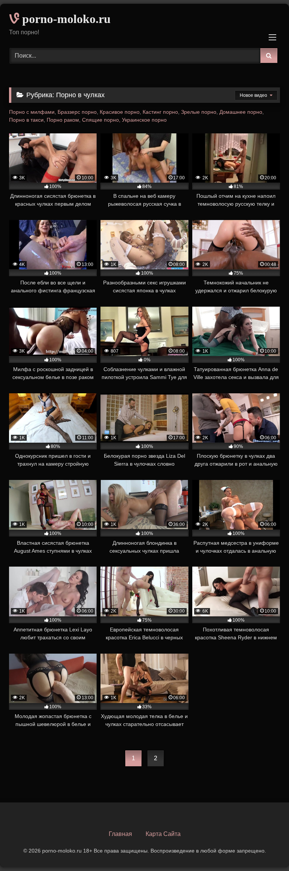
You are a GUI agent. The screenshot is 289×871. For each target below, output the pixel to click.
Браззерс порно (77, 112)
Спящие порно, (101, 120)
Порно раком (63, 120)
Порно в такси (26, 120)
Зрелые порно (198, 112)
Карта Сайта (163, 834)
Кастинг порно (160, 112)
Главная (120, 834)
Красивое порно (120, 112)
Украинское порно (144, 120)
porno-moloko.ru (65, 19)
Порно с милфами (32, 112)
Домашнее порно (240, 112)
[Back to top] (265, 848)
